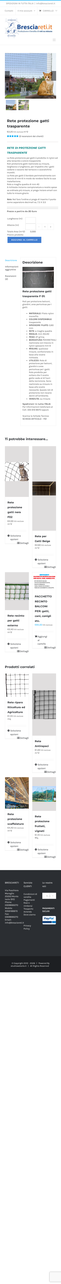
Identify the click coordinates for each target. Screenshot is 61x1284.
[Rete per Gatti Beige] (44, 488)
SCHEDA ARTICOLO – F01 (34, 418)
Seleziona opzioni (13, 537)
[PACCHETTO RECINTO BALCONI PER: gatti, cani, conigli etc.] (44, 581)
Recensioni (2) (10, 277)
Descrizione (11, 260)
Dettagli (23, 543)
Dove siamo (30, 914)
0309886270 (11, 905)
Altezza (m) (13, 225)
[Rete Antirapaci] (44, 705)
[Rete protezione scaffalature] (17, 793)
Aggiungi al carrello (24, 240)
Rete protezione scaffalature (15, 819)
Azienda (28, 911)
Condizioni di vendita (30, 895)
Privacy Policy (27, 927)
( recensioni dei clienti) (31, 136)
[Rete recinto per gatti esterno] (17, 591)
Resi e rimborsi (28, 904)
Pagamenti (29, 900)
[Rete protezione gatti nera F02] (17, 471)
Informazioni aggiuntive (11, 268)
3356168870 (11, 911)
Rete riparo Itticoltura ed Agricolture (16, 707)
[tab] (11, 260)
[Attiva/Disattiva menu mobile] (54, 40)
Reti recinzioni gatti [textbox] (50, 896)
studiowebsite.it (19, 966)
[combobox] (49, 896)
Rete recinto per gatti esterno (15, 620)
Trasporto (28, 908)
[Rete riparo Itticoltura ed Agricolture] (17, 685)
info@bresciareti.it (45, 3)
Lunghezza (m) (14, 218)
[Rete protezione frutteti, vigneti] (44, 794)
